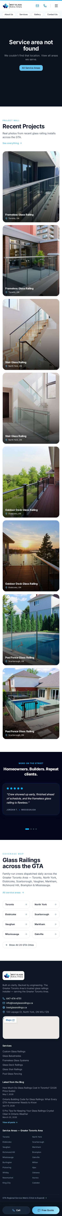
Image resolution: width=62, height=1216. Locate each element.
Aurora (35, 1177)
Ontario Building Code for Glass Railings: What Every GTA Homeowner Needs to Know (30, 1101)
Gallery (37, 14)
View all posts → (10, 1122)
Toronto (6, 1137)
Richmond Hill (9, 1152)
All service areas (12, 892)
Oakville (36, 1157)
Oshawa (36, 1172)
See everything (11, 143)
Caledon (36, 1183)
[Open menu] (56, 6)
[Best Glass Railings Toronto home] (12, 6)
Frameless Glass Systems (16, 1060)
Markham (36, 1147)
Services (24, 14)
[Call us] (45, 6)
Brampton (36, 1152)
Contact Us (52, 14)
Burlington (7, 1162)
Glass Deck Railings (13, 1064)
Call (18, 1210)
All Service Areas (31, 67)
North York (37, 1137)
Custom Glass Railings (14, 1051)
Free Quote (48, 1210)
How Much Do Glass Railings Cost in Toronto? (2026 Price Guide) (30, 1089)
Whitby (6, 1172)
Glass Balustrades (12, 1055)
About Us (9, 14)
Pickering (7, 1167)
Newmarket (8, 1177)
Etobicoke (7, 1142)
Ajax (34, 1167)
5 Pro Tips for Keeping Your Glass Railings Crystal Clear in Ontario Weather (28, 1112)
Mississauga (8, 1157)
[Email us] (37, 6)
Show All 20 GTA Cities (21, 945)
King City (7, 1183)
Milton (35, 1162)
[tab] (27, 829)
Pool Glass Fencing (12, 1073)
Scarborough (38, 1142)
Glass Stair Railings (12, 1069)
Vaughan (6, 1147)
